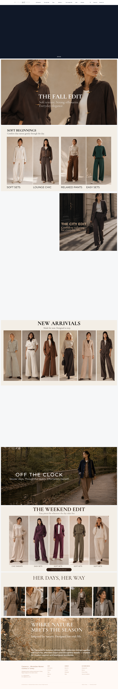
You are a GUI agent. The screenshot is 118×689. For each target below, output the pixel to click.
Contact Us (101, 2)
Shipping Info (84, 668)
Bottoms (60, 2)
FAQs (66, 674)
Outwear (82, 2)
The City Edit (46, 2)
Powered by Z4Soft (93, 684)
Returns (83, 670)
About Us (95, 2)
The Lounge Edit (69, 2)
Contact (66, 670)
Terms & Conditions (85, 674)
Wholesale (67, 672)
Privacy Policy (84, 672)
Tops (53, 2)
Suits (76, 2)
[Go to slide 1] (57, 56)
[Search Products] (90, 2)
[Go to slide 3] (60, 56)
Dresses (49, 670)
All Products (38, 2)
